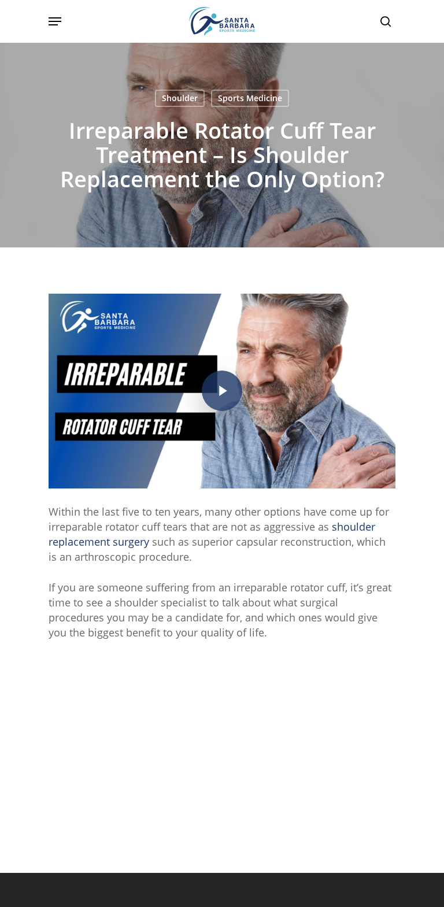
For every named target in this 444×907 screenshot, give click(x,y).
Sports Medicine (250, 97)
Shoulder (180, 97)
